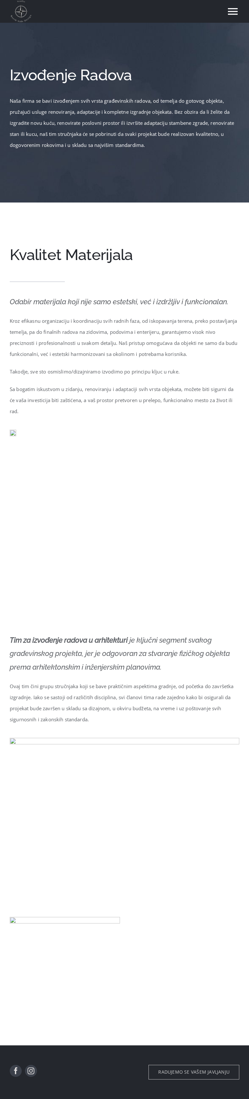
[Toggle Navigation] (232, 11)
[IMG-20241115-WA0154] (13, 432)
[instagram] (31, 1071)
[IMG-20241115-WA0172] (65, 919)
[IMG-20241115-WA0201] (124, 740)
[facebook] (16, 1071)
